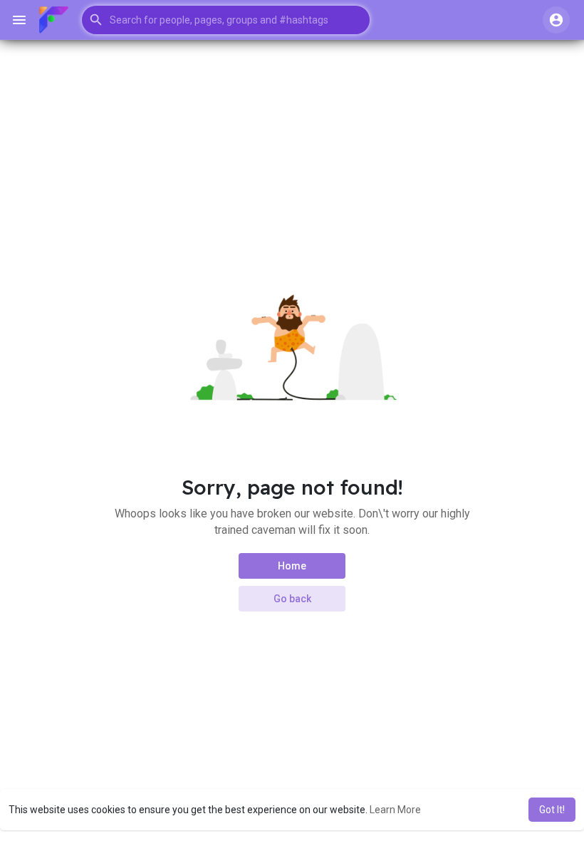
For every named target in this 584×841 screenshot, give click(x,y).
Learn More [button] (395, 809)
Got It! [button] (552, 809)
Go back (292, 598)
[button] (226, 20)
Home (292, 566)
